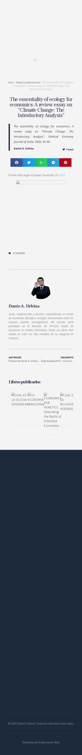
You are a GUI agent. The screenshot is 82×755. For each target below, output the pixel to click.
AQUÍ (61, 175)
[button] (16, 162)
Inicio (11, 82)
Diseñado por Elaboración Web (41, 742)
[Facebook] (10, 547)
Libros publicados (24, 382)
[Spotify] (27, 547)
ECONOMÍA (19, 253)
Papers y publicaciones (28, 82)
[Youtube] (36, 547)
